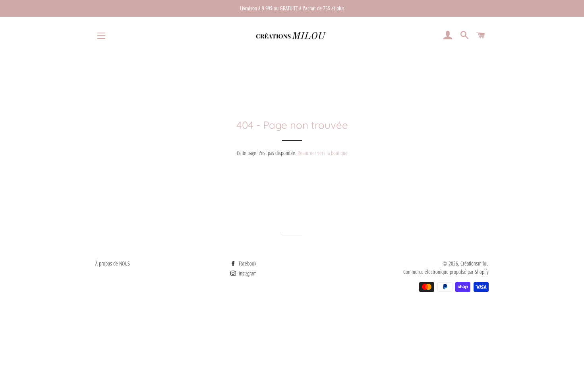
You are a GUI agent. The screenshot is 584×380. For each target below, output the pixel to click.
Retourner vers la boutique (323, 153)
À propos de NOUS (112, 263)
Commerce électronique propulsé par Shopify (446, 271)
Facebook (247, 263)
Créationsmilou (474, 263)
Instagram (247, 273)
